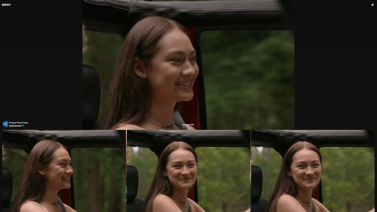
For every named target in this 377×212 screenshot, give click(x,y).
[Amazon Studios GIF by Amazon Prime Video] (188, 106)
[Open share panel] (372, 5)
